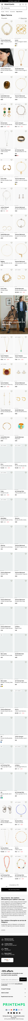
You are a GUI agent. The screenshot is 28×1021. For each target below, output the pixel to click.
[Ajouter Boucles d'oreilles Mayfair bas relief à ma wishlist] (11, 50)
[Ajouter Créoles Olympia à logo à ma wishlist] (11, 581)
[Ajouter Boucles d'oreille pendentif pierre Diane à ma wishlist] (11, 718)
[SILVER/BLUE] (1, 686)
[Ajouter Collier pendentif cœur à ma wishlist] (11, 747)
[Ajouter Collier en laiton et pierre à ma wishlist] (11, 337)
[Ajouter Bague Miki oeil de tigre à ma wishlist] (11, 77)
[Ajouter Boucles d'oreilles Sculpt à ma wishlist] (11, 160)
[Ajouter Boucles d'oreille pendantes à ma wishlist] (11, 445)
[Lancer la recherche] (2, 8)
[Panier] (26, 4)
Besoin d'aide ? (8, 953)
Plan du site (13, 1017)
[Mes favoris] (23, 4)
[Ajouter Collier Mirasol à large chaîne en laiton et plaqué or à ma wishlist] (25, 50)
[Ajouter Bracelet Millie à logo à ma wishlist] (25, 581)
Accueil (2, 11)
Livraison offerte (8, 943)
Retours (6, 948)
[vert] (2, 797)
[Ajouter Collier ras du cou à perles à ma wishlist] (25, 160)
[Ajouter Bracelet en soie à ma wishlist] (11, 473)
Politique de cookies (7, 1016)
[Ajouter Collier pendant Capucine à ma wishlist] (25, 554)
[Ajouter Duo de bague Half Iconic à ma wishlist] (25, 747)
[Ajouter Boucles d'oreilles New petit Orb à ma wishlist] (25, 189)
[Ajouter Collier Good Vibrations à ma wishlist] (25, 691)
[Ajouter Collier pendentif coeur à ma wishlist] (25, 473)
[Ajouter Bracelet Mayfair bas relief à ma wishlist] (11, 691)
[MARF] (16, 155)
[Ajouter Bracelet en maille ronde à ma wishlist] (25, 662)
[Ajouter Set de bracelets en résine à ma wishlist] (25, 131)
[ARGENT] (16, 184)
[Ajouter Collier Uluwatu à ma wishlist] (25, 829)
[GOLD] (15, 45)
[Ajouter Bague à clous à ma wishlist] (25, 608)
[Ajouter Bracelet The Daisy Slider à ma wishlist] (11, 662)
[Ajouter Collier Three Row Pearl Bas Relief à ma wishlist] (11, 21)
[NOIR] (15, 155)
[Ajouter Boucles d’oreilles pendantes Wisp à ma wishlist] (11, 104)
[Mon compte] (20, 4)
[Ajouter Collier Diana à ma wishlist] (11, 189)
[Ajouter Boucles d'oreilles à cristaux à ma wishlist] (25, 364)
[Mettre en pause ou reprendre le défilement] (1, 1)
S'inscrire (5, 329)
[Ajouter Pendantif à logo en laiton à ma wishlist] (25, 527)
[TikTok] (14, 1013)
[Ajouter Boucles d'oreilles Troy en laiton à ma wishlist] (11, 802)
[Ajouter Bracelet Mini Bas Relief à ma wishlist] (25, 216)
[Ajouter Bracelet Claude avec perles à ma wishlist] (11, 608)
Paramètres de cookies (19, 1016)
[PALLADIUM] (16, 45)
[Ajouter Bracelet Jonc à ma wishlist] (11, 418)
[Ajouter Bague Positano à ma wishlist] (25, 635)
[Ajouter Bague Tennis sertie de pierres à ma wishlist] (11, 527)
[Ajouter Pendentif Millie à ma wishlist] (11, 554)
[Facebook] (8, 1013)
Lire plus (3, 930)
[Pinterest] (17, 1013)
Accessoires (12, 11)
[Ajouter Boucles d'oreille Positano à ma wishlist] (25, 391)
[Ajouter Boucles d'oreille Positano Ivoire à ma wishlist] (11, 216)
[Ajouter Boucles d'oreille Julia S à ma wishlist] (11, 774)
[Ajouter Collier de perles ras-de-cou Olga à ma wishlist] (11, 243)
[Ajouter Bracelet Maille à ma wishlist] (11, 270)
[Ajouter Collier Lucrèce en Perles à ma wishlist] (25, 77)
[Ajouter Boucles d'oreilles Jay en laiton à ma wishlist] (25, 718)
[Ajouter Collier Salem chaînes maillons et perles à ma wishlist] (25, 104)
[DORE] (15, 184)
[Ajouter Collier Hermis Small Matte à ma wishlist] (11, 829)
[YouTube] (20, 1013)
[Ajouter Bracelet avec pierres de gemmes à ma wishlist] (25, 856)
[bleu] (1, 742)
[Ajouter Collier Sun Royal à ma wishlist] (25, 802)
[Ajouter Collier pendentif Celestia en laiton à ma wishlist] (25, 243)
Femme (7, 11)
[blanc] (2, 742)
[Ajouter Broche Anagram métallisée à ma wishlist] (25, 21)
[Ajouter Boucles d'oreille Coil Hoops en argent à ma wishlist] (11, 500)
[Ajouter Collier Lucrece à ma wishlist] (11, 131)
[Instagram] (11, 1013)
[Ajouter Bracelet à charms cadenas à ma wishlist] (11, 635)
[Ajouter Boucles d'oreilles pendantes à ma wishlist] (11, 391)
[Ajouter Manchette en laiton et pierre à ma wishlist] (11, 364)
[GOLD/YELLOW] (2, 686)
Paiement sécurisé (9, 939)
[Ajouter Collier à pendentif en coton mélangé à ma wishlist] (25, 774)
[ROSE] (17, 155)
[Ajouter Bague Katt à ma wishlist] (25, 418)
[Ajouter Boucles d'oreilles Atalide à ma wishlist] (25, 270)
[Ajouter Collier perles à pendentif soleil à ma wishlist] (11, 856)
